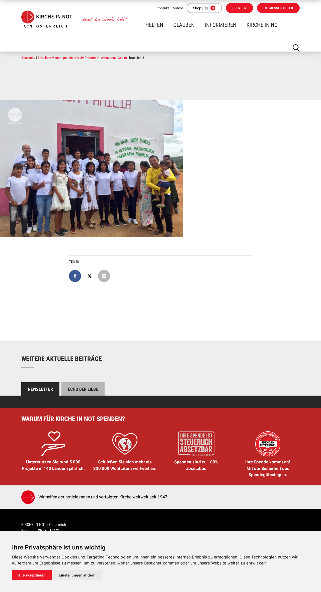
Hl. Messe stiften (278, 8)
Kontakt (162, 8)
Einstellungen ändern (77, 575)
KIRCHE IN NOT (263, 25)
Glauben (184, 25)
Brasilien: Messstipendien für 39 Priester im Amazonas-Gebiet (82, 58)
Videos (178, 8)
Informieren (220, 25)
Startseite (28, 58)
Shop (197, 8)
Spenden (239, 8)
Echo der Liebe (83, 389)
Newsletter (40, 389)
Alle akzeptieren (32, 575)
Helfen (154, 25)
